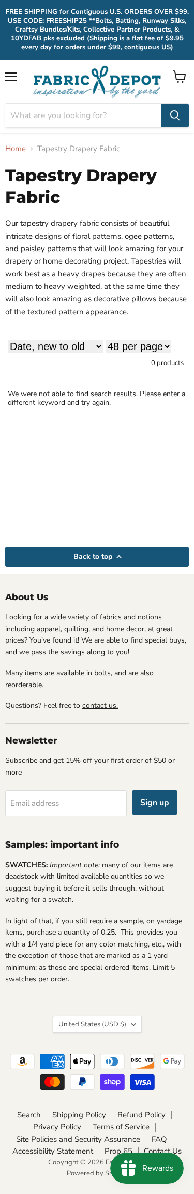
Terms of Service (121, 1127)
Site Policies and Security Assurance (78, 1139)
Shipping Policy (79, 1115)
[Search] (175, 115)
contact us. (100, 705)
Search (29, 1115)
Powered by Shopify (97, 1173)
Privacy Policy (57, 1127)
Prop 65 (118, 1151)
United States (92, 1024)
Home (15, 148)
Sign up (154, 802)
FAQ (159, 1139)
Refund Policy (141, 1115)
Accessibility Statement (52, 1151)
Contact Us (163, 1151)
